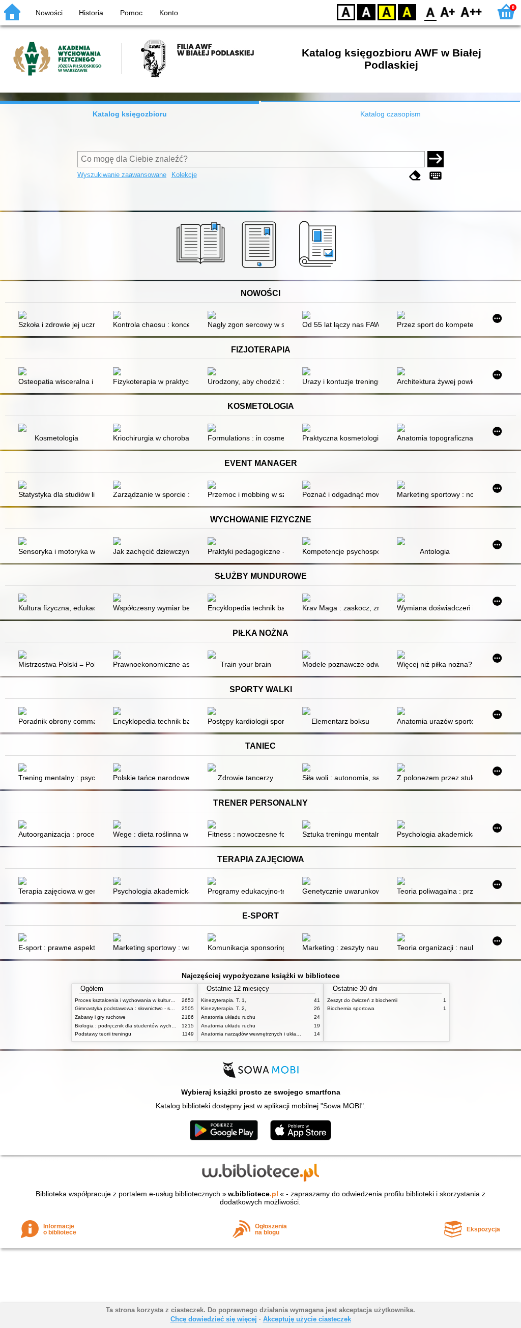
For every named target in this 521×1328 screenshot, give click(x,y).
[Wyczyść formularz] (415, 175)
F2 (471, 11)
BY (407, 11)
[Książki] (202, 268)
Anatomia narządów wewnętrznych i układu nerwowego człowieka (278, 1034)
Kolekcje (184, 175)
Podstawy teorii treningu (103, 1034)
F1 (448, 11)
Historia (91, 13)
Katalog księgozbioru (130, 114)
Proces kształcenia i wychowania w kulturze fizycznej (136, 1000)
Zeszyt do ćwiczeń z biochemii (362, 1000)
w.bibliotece (253, 1194)
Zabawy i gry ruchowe (100, 1017)
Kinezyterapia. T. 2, (223, 1008)
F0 (431, 11)
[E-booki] (261, 268)
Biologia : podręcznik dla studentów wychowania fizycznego (145, 1025)
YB (386, 11)
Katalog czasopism (390, 114)
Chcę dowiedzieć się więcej (213, 1319)
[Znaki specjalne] (435, 175)
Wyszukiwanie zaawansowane (121, 175)
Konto (168, 13)
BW (366, 11)
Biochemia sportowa (350, 1008)
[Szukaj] (435, 159)
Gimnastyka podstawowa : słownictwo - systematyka (135, 1008)
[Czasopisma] (319, 268)
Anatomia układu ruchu (228, 1017)
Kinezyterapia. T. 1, (223, 1000)
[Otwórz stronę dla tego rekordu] (59, 316)
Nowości (49, 13)
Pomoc (131, 13)
